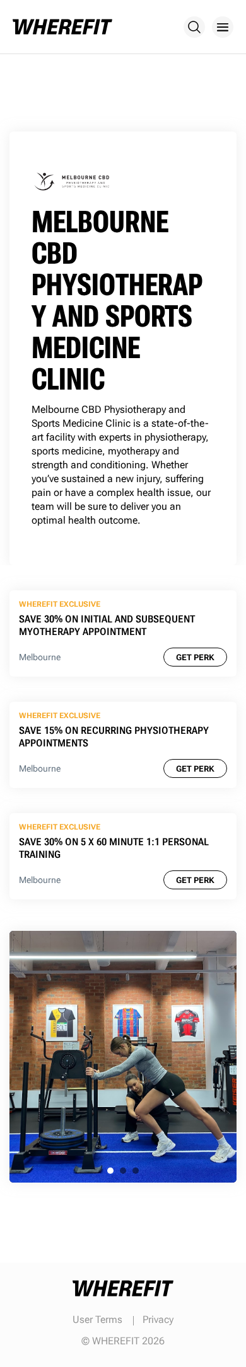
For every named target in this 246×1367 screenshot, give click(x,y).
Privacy (158, 1319)
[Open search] (194, 27)
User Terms (97, 1319)
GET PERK (195, 657)
